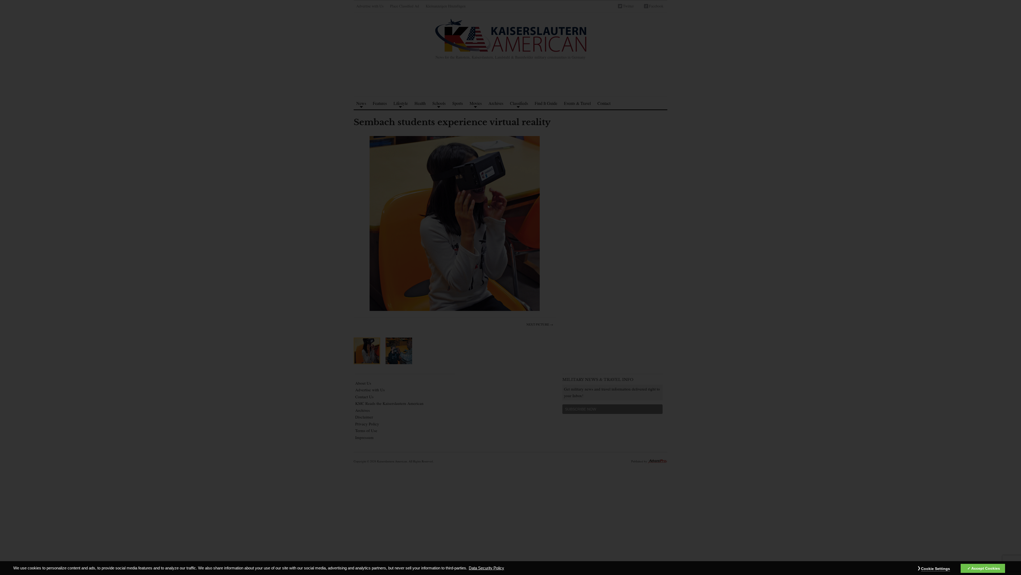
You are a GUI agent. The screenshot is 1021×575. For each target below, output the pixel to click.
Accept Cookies (985, 568)
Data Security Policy (486, 568)
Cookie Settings (935, 568)
